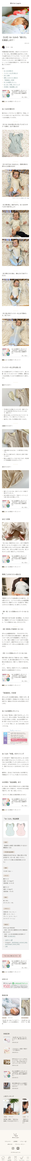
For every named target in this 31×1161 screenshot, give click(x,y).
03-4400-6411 (11, 936)
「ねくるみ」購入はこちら (10, 956)
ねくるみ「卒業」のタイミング (12, 84)
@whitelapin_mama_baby (12, 944)
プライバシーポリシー (20, 1144)
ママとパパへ (8, 1141)
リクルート (22, 1141)
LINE (6, 946)
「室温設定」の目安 (9, 80)
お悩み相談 (9, 1160)
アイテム (15, 1160)
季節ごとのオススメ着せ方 (11, 78)
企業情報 (15, 1141)
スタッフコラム (21, 1160)
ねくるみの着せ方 (8, 71)
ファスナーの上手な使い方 (11, 73)
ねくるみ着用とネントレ (10, 82)
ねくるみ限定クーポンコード (13, 101)
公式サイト (8, 940)
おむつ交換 (7, 75)
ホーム (3, 1160)
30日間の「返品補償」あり (11, 87)
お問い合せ (9, 1144)
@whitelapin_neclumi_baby (19, 942)
